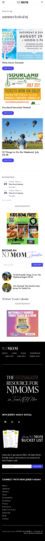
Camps (14, 353)
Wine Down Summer (13, 62)
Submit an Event (8, 509)
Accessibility (7, 497)
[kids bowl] (22, 228)
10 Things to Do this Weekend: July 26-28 (20, 153)
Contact (5, 518)
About (4, 485)
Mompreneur (35, 353)
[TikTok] (19, 421)
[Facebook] (5, 421)
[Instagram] (12, 421)
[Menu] (3, 2)
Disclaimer (6, 500)
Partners (5, 491)
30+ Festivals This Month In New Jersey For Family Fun (26, 287)
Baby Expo (22, 356)
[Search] (42, 2)
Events (5, 353)
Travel (23, 353)
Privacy (5, 503)
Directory (9, 356)
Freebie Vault (35, 356)
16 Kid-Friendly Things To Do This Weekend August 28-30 (27, 276)
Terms (4, 494)
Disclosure (6, 506)
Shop (4, 515)
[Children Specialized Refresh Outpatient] (22, 323)
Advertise (6, 488)
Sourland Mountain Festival (16, 107)
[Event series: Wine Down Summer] (21, 182)
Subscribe (6, 512)
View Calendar (6, 200)
